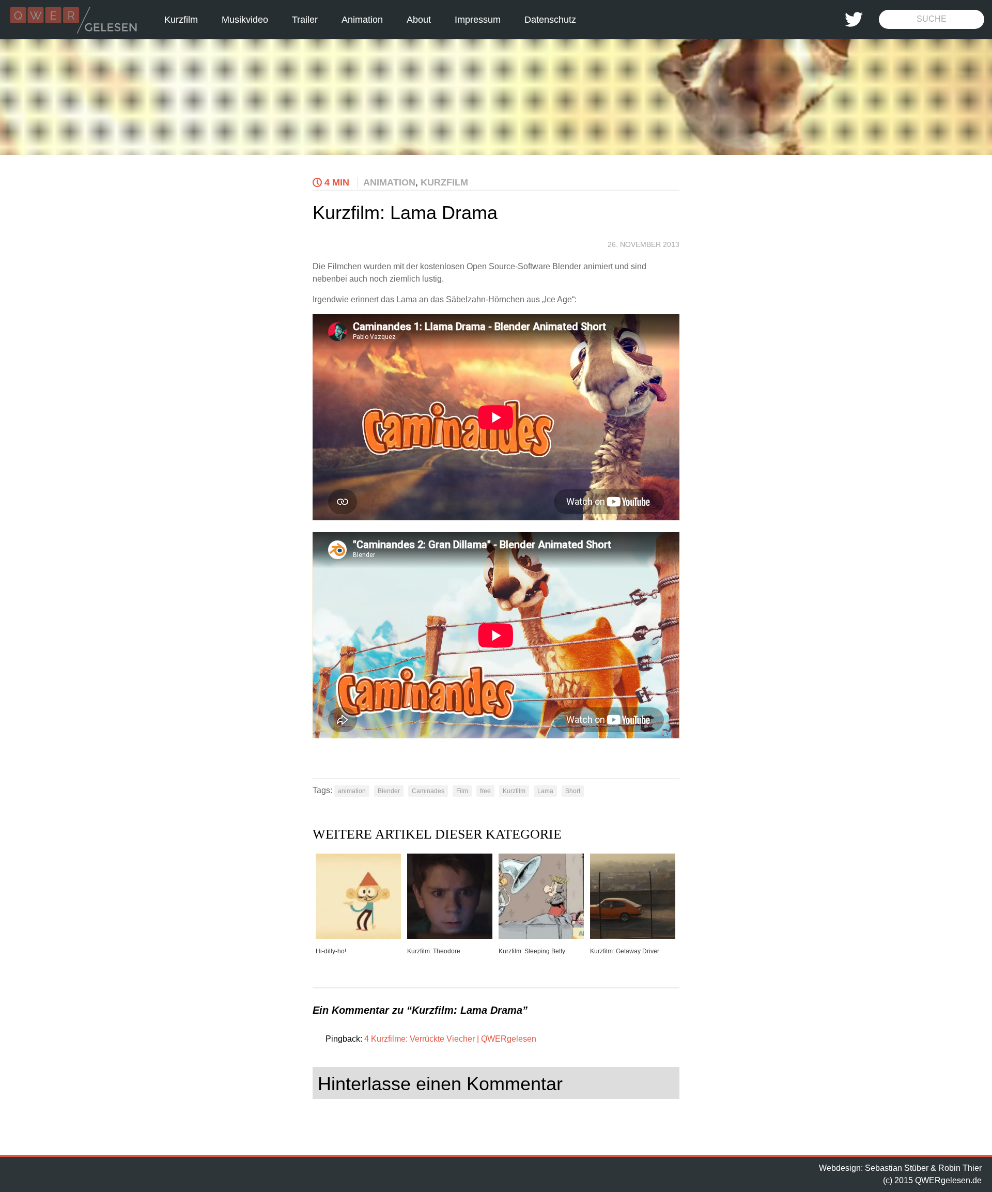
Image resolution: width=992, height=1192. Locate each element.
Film (462, 791)
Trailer (305, 19)
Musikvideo (245, 19)
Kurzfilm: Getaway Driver (624, 951)
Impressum (478, 19)
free (485, 791)
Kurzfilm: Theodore (433, 951)
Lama (545, 791)
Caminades (428, 791)
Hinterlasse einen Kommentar (440, 1083)
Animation (362, 19)
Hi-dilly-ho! (331, 951)
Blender (389, 791)
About (419, 19)
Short (572, 791)
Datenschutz (550, 19)
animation (352, 791)
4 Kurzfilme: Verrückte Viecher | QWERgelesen (450, 1038)
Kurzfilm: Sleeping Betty (532, 951)
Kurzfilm (181, 19)
